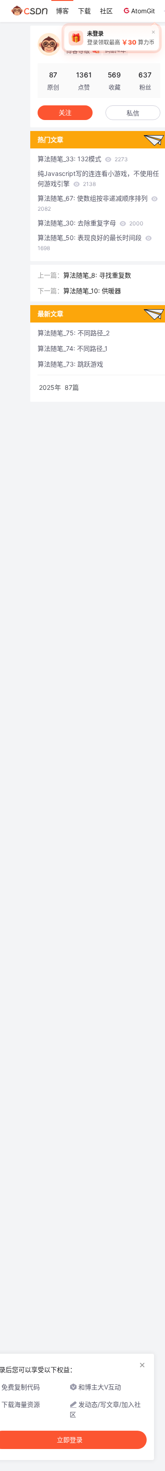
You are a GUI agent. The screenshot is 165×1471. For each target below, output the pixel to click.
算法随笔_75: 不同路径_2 (74, 333)
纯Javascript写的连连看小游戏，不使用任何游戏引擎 (98, 178)
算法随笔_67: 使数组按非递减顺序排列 (93, 203)
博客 (62, 11)
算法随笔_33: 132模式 (83, 159)
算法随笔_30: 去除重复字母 (90, 223)
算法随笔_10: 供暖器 (92, 291)
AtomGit (143, 11)
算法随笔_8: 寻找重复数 (97, 275)
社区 (106, 11)
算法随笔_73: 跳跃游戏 (70, 364)
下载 (84, 11)
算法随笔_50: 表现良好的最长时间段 (90, 243)
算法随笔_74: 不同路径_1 (73, 348)
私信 (132, 113)
